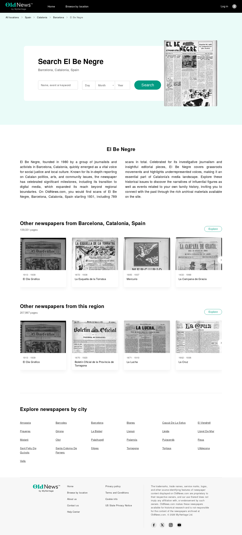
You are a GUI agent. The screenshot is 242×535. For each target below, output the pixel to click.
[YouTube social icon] (179, 525)
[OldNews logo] (19, 5)
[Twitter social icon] (162, 525)
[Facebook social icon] (154, 525)
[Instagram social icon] (171, 525)
